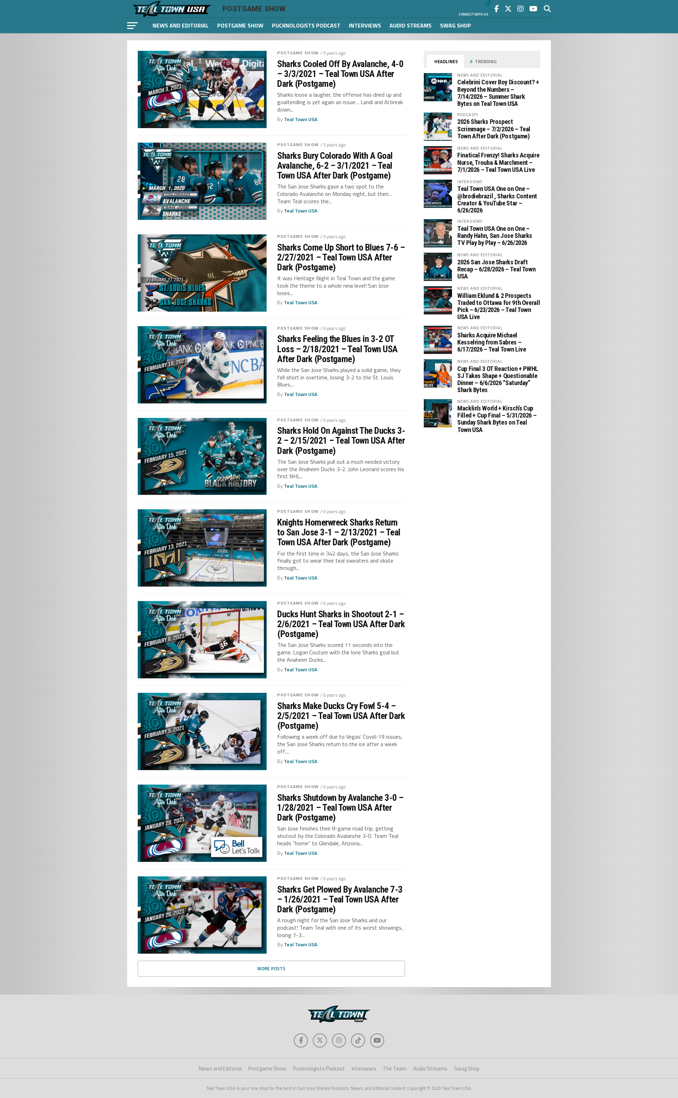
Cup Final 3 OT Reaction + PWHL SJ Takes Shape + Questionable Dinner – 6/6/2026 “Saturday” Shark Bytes (497, 379)
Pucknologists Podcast (306, 25)
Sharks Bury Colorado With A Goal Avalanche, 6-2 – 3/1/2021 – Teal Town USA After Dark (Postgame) (335, 165)
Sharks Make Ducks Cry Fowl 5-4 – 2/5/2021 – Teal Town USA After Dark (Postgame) (341, 716)
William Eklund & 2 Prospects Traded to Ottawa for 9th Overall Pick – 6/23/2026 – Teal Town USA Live (498, 306)
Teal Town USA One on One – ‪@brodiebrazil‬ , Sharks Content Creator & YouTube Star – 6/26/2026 (497, 199)
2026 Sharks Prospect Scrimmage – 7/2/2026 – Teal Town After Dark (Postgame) (493, 128)
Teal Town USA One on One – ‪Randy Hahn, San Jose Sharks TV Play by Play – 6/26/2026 (494, 235)
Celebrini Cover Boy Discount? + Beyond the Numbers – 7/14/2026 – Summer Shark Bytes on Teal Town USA (498, 92)
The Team (394, 1068)
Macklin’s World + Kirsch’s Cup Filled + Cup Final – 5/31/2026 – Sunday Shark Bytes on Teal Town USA (496, 418)
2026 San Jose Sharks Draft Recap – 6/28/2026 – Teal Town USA (496, 269)
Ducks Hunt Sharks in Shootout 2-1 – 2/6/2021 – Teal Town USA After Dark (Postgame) (341, 624)
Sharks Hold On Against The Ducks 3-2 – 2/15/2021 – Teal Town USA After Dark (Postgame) (341, 440)
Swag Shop (455, 25)
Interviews (365, 25)
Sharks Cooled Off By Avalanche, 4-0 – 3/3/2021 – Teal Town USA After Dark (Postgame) (340, 74)
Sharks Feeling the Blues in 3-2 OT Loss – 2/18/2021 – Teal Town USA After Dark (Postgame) (337, 349)
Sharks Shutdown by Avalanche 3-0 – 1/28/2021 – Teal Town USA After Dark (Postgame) (340, 807)
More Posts (271, 968)
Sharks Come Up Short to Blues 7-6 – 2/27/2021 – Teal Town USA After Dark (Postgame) (341, 257)
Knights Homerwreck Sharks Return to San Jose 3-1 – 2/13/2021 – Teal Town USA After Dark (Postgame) (338, 532)
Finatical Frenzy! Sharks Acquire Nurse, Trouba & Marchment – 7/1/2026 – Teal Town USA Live (498, 162)
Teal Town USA (300, 119)
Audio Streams (410, 25)
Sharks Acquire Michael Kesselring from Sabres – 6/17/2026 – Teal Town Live (491, 342)
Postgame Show (240, 25)
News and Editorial (181, 25)
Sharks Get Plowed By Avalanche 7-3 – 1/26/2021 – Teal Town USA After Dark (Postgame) (340, 899)
